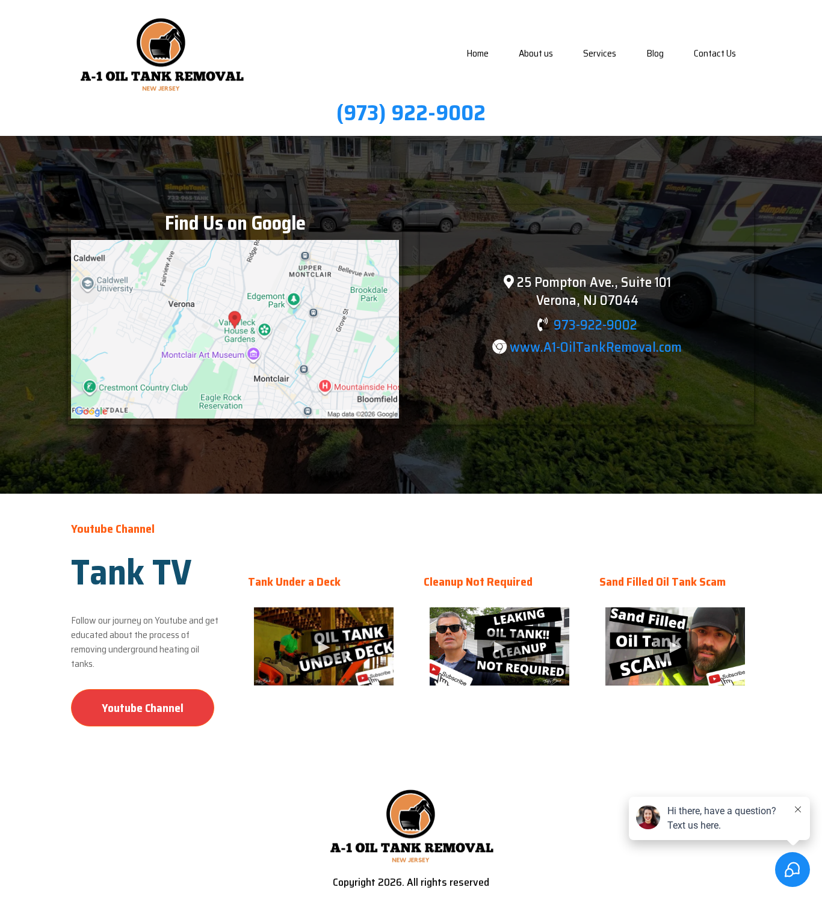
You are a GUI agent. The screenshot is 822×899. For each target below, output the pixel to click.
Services (599, 53)
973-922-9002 (595, 325)
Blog (655, 53)
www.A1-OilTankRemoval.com (596, 347)
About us (536, 53)
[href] (235, 329)
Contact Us (715, 53)
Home (477, 53)
